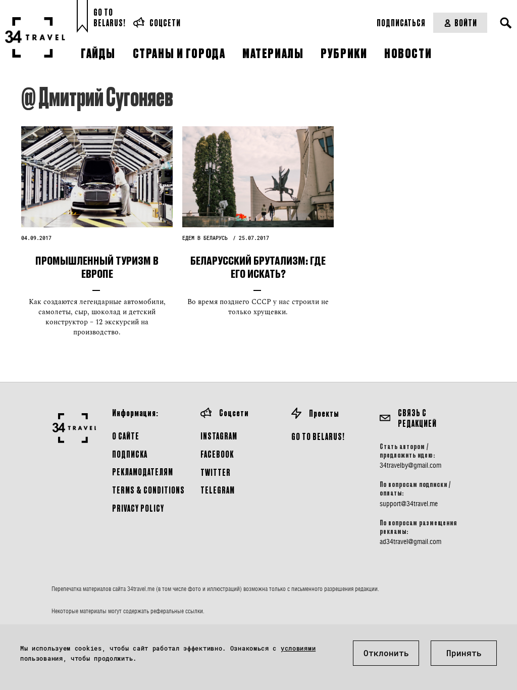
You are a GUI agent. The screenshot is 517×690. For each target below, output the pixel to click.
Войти (465, 22)
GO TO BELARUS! (318, 436)
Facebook (217, 454)
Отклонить (386, 653)
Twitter (215, 472)
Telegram (217, 490)
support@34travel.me (409, 504)
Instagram (218, 435)
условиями (298, 648)
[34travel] (35, 37)
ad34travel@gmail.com (410, 541)
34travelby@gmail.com (410, 465)
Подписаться (401, 22)
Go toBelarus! (109, 17)
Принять (464, 653)
